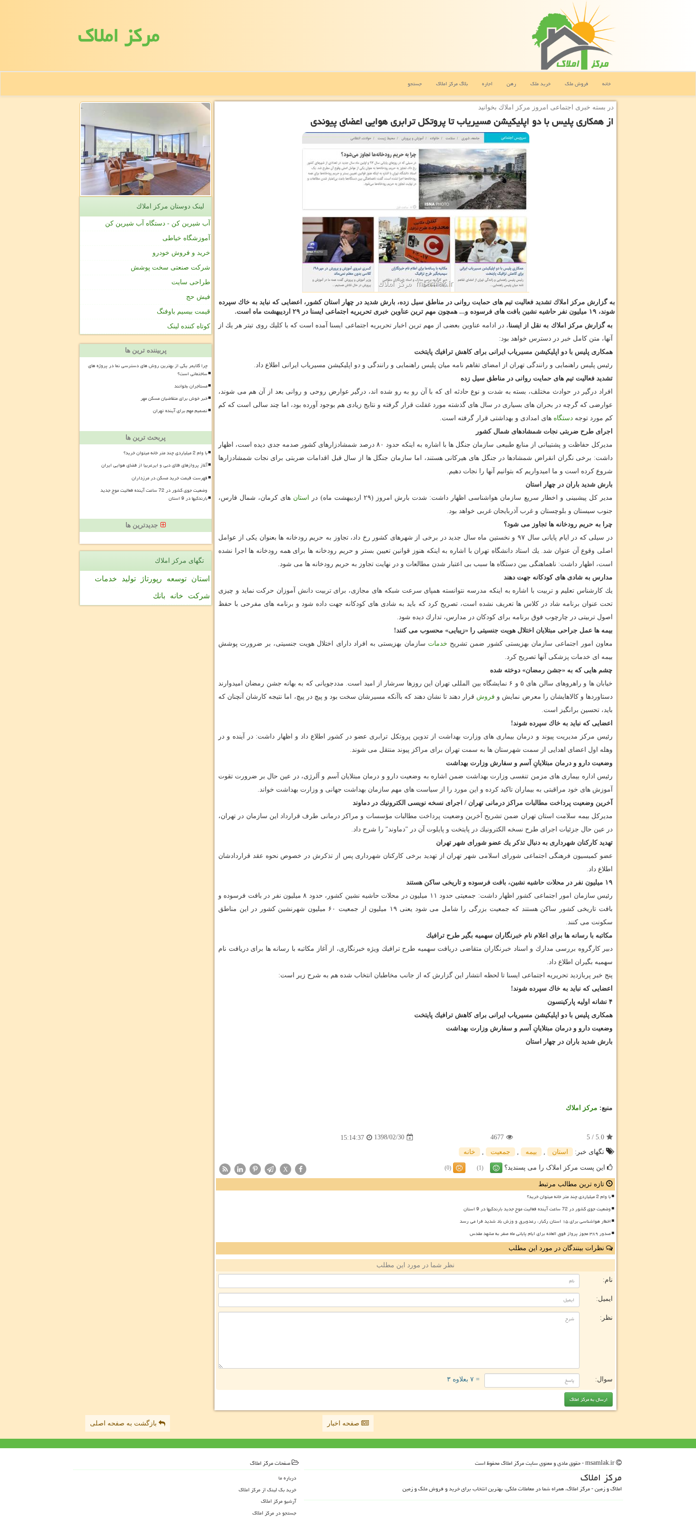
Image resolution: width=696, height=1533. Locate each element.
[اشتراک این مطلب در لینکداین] (240, 1168)
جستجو (415, 84)
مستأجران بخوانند (190, 386)
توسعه (177, 579)
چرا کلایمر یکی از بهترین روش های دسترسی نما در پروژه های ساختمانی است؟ (147, 370)
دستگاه (563, 418)
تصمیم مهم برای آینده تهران (180, 410)
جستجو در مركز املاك (274, 1513)
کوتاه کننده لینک (188, 326)
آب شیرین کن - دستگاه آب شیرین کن (157, 223)
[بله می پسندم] (496, 1168)
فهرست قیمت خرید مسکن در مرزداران (169, 478)
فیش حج (198, 296)
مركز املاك (582, 1107)
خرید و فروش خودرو (181, 252)
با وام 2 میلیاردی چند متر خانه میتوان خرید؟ (569, 1196)
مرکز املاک (119, 35)
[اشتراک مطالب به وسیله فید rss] (225, 1168)
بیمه (531, 1151)
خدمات (437, 643)
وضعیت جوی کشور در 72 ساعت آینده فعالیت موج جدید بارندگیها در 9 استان (537, 1209)
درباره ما (287, 1478)
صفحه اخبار (344, 1423)
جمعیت (500, 1151)
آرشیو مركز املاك (278, 1501)
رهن (511, 84)
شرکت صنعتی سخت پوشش (170, 267)
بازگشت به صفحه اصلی (124, 1423)
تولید (129, 579)
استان (301, 497)
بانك (159, 596)
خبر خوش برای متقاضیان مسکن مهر (174, 398)
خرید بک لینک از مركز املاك (267, 1490)
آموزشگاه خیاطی (186, 238)
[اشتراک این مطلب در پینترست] (255, 1168)
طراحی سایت (190, 282)
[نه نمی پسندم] (459, 1168)
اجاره (487, 84)
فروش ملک (576, 84)
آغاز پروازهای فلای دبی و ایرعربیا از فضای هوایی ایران (154, 465)
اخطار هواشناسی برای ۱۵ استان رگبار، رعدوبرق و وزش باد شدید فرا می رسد (535, 1221)
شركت (199, 596)
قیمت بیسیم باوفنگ (183, 311)
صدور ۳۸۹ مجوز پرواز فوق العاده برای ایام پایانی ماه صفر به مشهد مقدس (540, 1233)
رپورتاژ (151, 579)
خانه (606, 84)
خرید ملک (540, 84)
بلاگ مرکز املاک (452, 84)
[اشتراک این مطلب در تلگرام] (270, 1168)
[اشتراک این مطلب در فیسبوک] (300, 1168)
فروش (485, 696)
